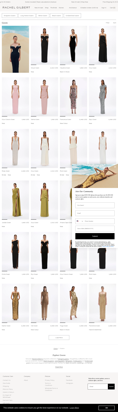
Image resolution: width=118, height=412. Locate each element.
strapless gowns (9, 16)
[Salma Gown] (44, 96)
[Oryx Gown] (102, 45)
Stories (61, 8)
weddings (80, 363)
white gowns (42, 16)
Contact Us (6, 380)
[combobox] (79, 221)
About (26, 380)
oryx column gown (8, 119)
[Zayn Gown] (102, 96)
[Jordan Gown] (15, 200)
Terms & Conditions (48, 384)
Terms (112, 246)
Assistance (73, 8)
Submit (111, 386)
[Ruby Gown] (15, 148)
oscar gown (35, 68)
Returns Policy (8, 389)
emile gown (6, 274)
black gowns (56, 16)
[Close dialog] (115, 167)
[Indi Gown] (44, 303)
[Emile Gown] (15, 251)
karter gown (6, 326)
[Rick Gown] (73, 148)
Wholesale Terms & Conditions (51, 389)
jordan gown (6, 222)
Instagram (69, 383)
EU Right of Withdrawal (7, 396)
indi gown (34, 326)
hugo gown (64, 326)
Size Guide (6, 383)
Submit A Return (8, 392)
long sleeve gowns (27, 16)
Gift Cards (6, 403)
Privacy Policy (50, 380)
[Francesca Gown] (73, 96)
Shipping (6, 386)
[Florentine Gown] (102, 303)
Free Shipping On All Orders (107, 2)
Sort (114, 23)
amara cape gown (66, 222)
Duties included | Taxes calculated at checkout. (36, 2)
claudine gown (65, 68)
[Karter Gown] (15, 303)
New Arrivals (39, 8)
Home (56, 348)
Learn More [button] (74, 408)
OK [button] (106, 408)
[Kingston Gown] (102, 148)
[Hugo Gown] (73, 303)
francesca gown (65, 119)
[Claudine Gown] (73, 45)
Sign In (104, 8)
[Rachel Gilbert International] (16, 7)
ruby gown (6, 171)
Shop (47, 8)
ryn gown (34, 274)
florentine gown (94, 326)
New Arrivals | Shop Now (74, 2)
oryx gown (92, 68)
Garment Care (7, 400)
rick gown (63, 171)
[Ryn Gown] (44, 251)
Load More (59, 338)
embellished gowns (72, 16)
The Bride (53, 8)
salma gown (35, 119)
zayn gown (92, 119)
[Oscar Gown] (44, 45)
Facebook (69, 380)
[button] (114, 23)
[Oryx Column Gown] (15, 96)
